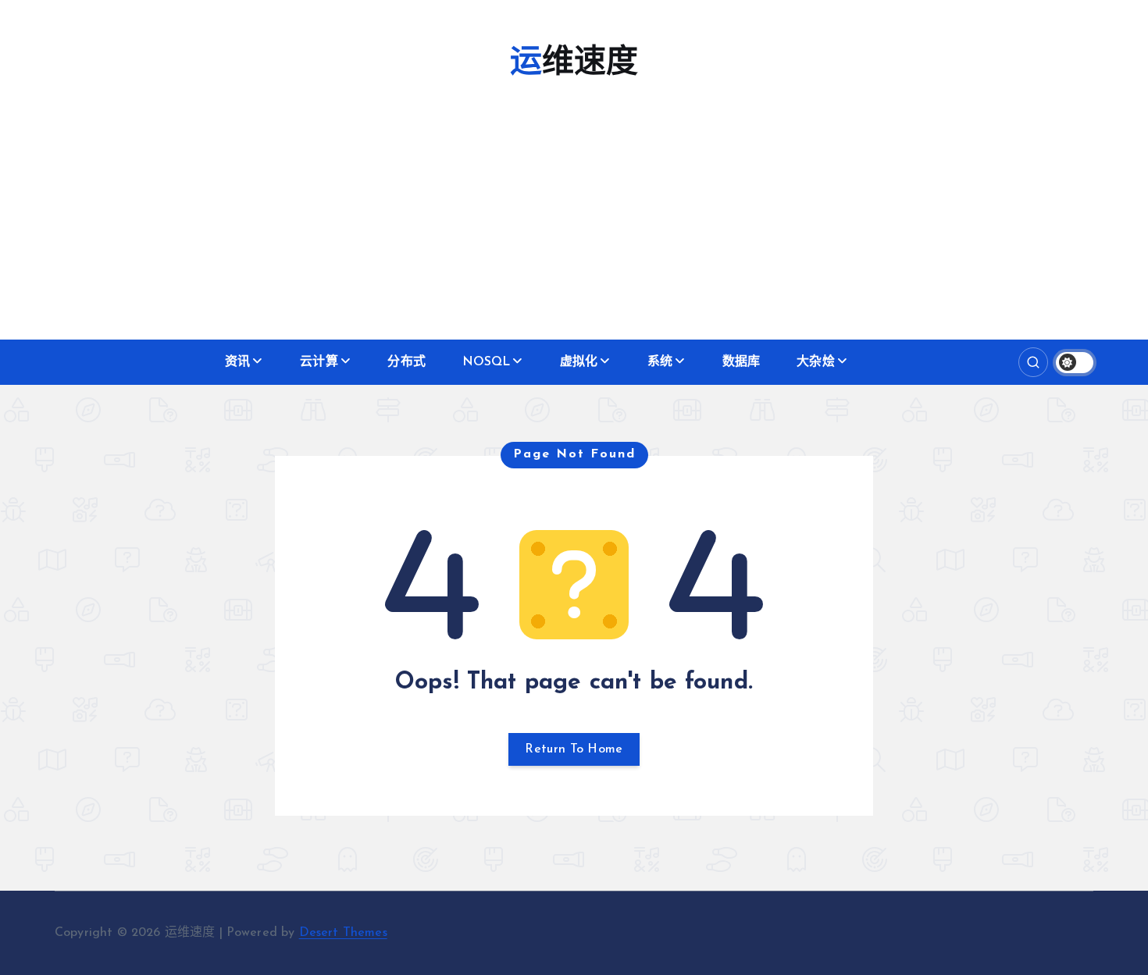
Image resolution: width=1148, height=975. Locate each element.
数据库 (741, 362)
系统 (659, 362)
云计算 (318, 362)
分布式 (406, 362)
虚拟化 (578, 362)
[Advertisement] (574, 222)
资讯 (237, 362)
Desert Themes (343, 933)
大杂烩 (815, 362)
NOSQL (486, 362)
